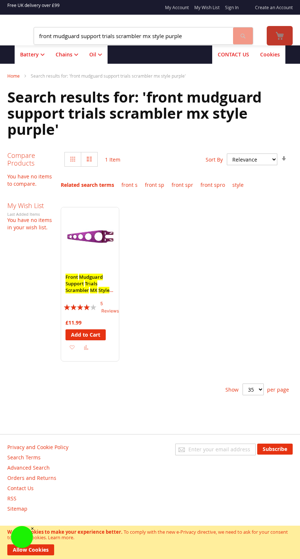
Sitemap (17, 508)
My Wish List (207, 7)
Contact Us (20, 488)
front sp (154, 184)
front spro (212, 184)
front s (129, 184)
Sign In (232, 7)
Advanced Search (28, 467)
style (238, 184)
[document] (150, 542)
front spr (182, 184)
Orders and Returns (31, 477)
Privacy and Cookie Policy (37, 447)
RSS (11, 498)
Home (14, 76)
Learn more (60, 537)
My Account (177, 7)
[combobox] (133, 35)
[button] (71, 346)
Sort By (214, 159)
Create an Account (274, 7)
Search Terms (24, 457)
